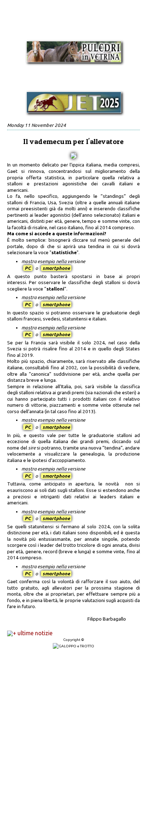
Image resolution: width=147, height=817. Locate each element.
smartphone (56, 268)
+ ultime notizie (32, 633)
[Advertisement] (73, 733)
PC (28, 268)
